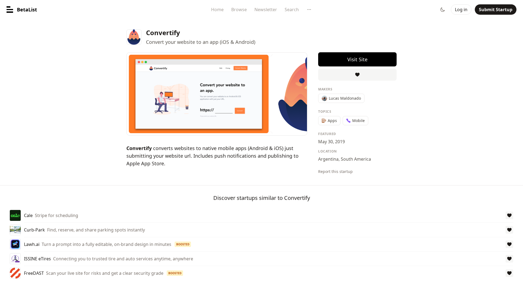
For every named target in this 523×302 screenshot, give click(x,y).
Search (292, 10)
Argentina (328, 159)
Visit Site (357, 59)
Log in (461, 10)
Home (217, 10)
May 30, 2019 (331, 142)
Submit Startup (495, 10)
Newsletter (265, 10)
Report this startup (335, 171)
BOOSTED (182, 244)
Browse (239, 10)
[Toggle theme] (443, 9)
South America (356, 159)
